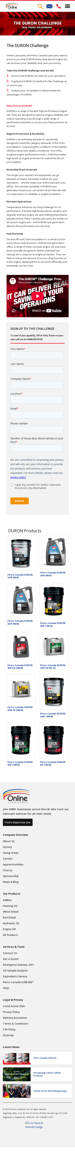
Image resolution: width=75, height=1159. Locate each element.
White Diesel (11, 911)
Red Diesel (9, 917)
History (7, 847)
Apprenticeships (13, 864)
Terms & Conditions (15, 1023)
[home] (11, 6)
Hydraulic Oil (11, 923)
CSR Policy (9, 1029)
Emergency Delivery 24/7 (18, 964)
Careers (8, 858)
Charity (7, 870)
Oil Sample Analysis (15, 970)
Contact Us (10, 953)
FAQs (6, 988)
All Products (10, 935)
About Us (9, 841)
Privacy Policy (11, 1012)
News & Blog (11, 882)
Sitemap (8, 1035)
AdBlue (7, 900)
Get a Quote (11, 959)
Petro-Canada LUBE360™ (18, 982)
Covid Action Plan (14, 1006)
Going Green (11, 852)
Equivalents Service (15, 976)
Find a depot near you (17, 822)
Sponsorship (11, 876)
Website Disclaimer (15, 1017)
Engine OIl (9, 929)
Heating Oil (10, 906)
